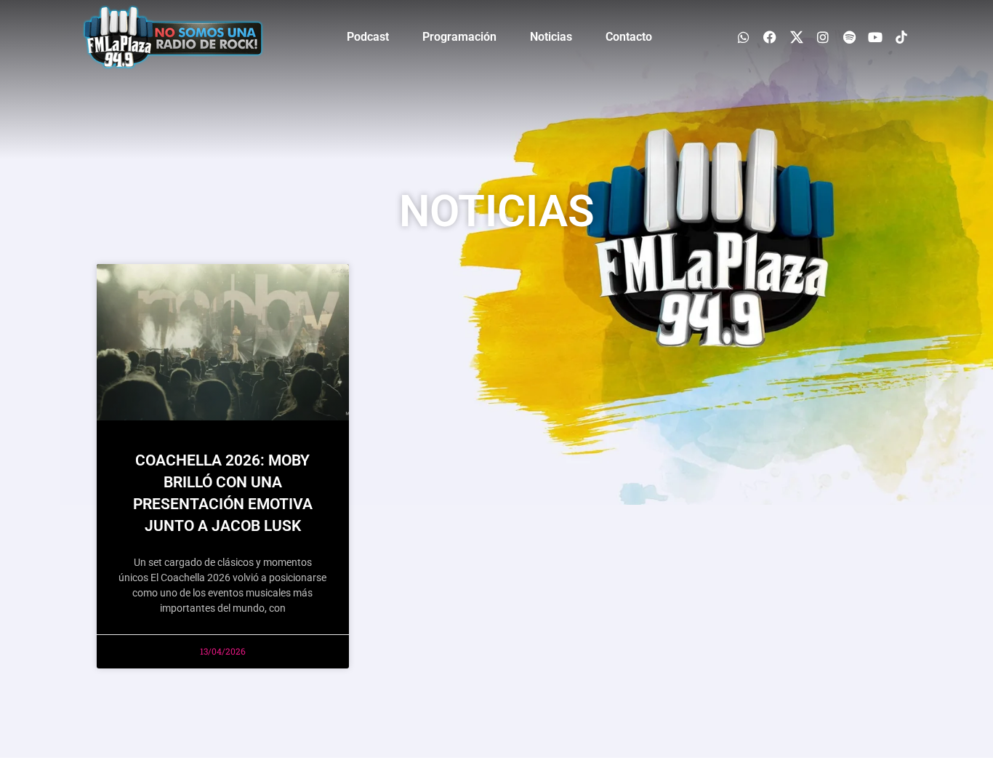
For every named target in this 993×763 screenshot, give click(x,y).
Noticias (551, 37)
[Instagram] (822, 37)
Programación (459, 37)
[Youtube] (876, 37)
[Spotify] (849, 37)
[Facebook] (770, 37)
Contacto (629, 37)
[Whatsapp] (744, 37)
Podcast (368, 37)
